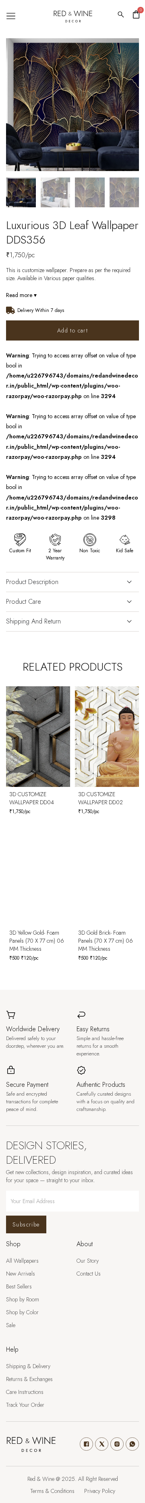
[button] (10, 16)
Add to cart (72, 330)
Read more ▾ (21, 295)
